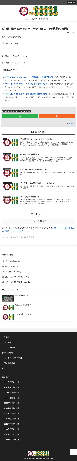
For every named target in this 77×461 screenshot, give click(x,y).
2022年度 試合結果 (9, 111)
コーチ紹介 (8, 342)
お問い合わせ (7, 353)
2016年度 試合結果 (11, 434)
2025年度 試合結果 (11, 382)
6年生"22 (19, 111)
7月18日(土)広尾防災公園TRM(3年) (16, 282)
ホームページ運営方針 (13, 358)
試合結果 (28, 111)
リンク (4, 368)
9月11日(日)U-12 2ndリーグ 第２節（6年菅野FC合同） (27, 84)
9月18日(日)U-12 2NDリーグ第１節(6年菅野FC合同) (26, 94)
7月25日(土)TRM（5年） (12, 266)
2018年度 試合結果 (11, 424)
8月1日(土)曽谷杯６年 (11, 261)
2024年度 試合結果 (11, 387)
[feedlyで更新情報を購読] (20, 116)
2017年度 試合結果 (11, 429)
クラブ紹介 (7, 337)
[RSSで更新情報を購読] (57, 116)
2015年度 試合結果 (11, 440)
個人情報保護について (13, 363)
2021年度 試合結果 (11, 408)
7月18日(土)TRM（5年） (12, 272)
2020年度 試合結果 (11, 413)
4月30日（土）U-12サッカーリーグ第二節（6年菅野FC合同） (30, 77)
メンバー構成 (9, 348)
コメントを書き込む (38, 221)
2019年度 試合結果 (11, 419)
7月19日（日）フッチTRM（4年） (16, 277)
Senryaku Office (48, 458)
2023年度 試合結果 (11, 393)
